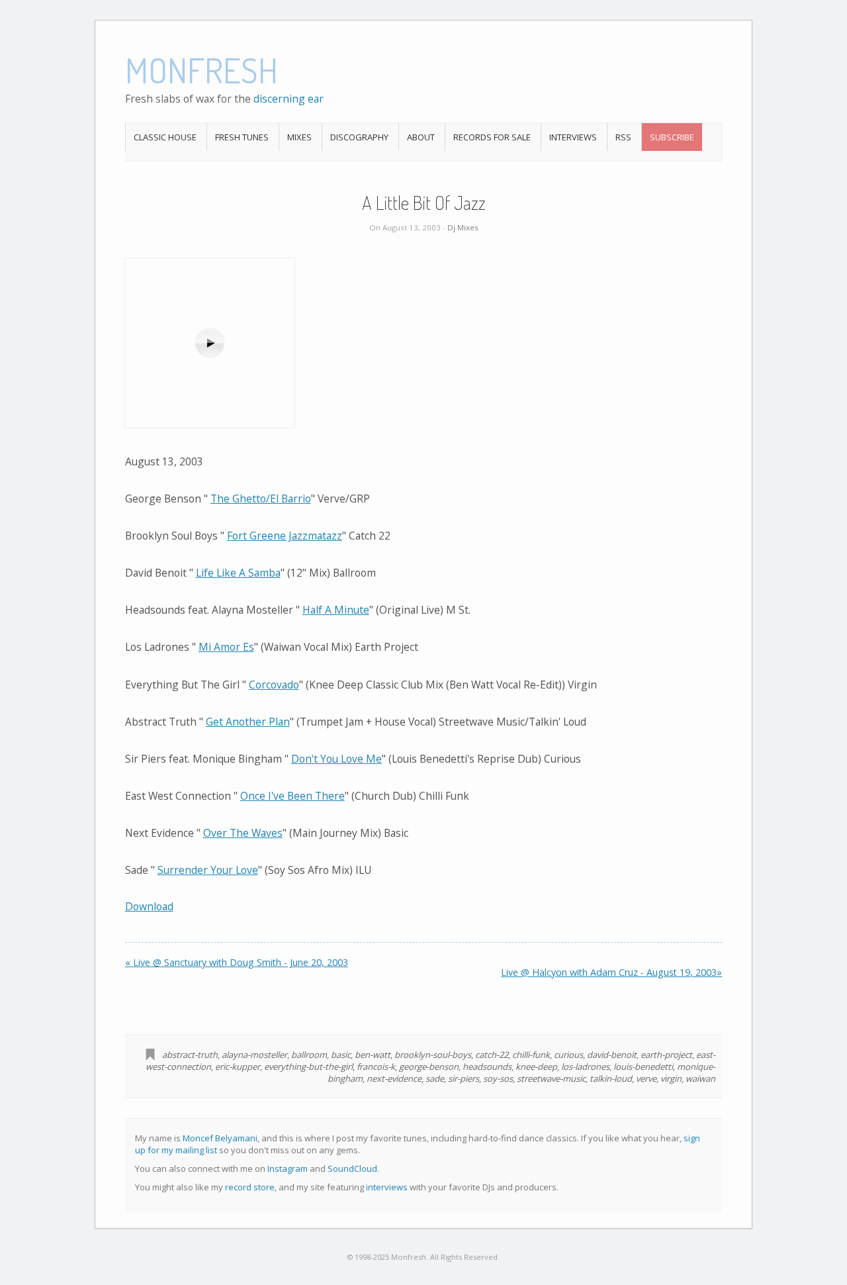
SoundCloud (352, 1168)
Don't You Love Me (336, 758)
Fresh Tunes (242, 137)
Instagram (287, 1168)
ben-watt (372, 1055)
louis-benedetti (643, 1066)
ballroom (309, 1055)
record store (250, 1187)
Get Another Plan (248, 721)
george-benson (429, 1066)
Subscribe (672, 137)
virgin (671, 1078)
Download (149, 906)
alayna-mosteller (254, 1055)
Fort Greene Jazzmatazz (284, 535)
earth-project (666, 1055)
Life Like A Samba (238, 572)
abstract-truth (190, 1055)
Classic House (165, 137)
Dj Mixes (462, 227)
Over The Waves (243, 833)
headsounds (487, 1066)
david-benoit (612, 1055)
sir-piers (463, 1078)
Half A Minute (335, 609)
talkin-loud (611, 1078)
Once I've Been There (292, 795)
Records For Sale (492, 137)
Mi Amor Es (226, 647)
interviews (387, 1187)
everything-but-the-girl (308, 1066)
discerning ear (288, 98)
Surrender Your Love (207, 870)
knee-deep (536, 1066)
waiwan (700, 1078)
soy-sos (498, 1078)
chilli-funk (531, 1055)
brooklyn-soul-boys (432, 1055)
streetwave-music (551, 1078)
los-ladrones (585, 1066)
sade (434, 1078)
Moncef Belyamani (220, 1138)
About (421, 137)
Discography (359, 137)
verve (646, 1078)
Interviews (573, 137)
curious (568, 1055)
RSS (623, 137)
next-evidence (394, 1078)
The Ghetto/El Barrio (260, 498)
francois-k (376, 1066)
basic (341, 1055)
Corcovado (274, 684)
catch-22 (491, 1055)
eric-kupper (237, 1066)
